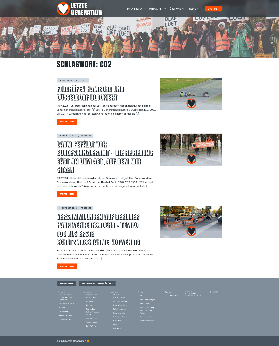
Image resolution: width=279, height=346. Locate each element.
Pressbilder (144, 304)
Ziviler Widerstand (120, 305)
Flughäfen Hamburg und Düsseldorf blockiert (90, 93)
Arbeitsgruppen (92, 322)
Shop (115, 324)
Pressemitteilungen (147, 300)
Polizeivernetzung (119, 309)
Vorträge (89, 301)
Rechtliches (90, 309)
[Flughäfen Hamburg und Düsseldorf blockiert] (191, 94)
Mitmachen (156, 8)
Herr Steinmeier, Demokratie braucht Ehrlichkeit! (66, 295)
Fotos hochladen (146, 317)
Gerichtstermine (119, 313)
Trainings (89, 305)
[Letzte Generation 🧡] (79, 8)
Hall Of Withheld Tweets (146, 310)
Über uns (175, 8)
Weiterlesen (67, 121)
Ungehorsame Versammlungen (92, 295)
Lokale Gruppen (92, 318)
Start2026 (214, 292)
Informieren (134, 8)
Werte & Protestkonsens (119, 295)
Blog (142, 296)
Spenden (213, 8)
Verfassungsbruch (120, 301)
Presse (192, 8)
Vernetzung (63, 311)
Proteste (81, 80)
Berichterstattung (147, 307)
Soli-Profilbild (91, 326)
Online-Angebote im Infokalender (94, 312)
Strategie (62, 307)
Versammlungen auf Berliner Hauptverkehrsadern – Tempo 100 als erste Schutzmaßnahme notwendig (98, 229)
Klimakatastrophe (66, 315)
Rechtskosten (173, 296)
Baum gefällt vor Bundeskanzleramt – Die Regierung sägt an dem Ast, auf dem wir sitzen (105, 157)
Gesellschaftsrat (65, 319)
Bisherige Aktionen (120, 317)
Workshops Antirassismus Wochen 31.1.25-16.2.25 (193, 291)
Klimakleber (117, 320)
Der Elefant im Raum (67, 304)
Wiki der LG (117, 328)
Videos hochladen (147, 320)
